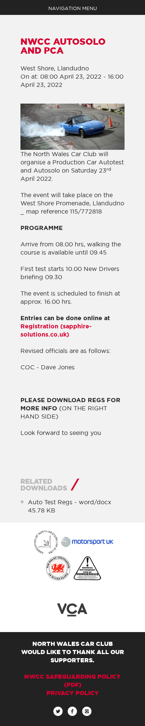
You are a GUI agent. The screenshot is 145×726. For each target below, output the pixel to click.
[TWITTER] (58, 713)
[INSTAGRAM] (87, 713)
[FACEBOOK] (72, 713)
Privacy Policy (72, 692)
